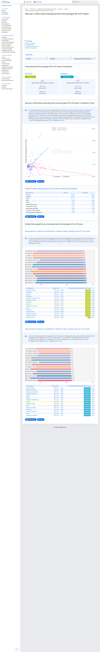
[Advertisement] (42, 28)
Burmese (66, 9)
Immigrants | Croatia (31, 300)
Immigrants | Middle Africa (32, 399)
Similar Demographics (31, 48)
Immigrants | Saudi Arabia (32, 392)
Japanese (28, 294)
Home (26, 9)
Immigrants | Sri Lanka (31, 306)
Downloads (39, 1)
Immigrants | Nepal (30, 403)
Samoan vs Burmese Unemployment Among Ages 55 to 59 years (39, 10)
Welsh (27, 405)
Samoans (60, 9)
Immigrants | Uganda (31, 411)
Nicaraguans (29, 296)
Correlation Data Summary (32, 46)
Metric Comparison (30, 43)
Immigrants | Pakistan (31, 394)
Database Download (6, 5)
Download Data (31, 181)
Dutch (27, 413)
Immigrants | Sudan (30, 290)
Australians (29, 302)
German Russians (30, 388)
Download (92, 125)
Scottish (28, 397)
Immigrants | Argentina (31, 415)
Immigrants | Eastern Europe (33, 298)
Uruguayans (29, 292)
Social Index (32, 9)
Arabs (27, 307)
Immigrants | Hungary (31, 313)
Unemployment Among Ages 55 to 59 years (46, 9)
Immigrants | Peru (30, 317)
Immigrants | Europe (31, 315)
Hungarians (29, 309)
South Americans (30, 311)
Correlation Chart (30, 44)
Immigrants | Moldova (31, 390)
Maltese (28, 395)
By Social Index (5, 19)
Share (41, 181)
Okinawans (28, 409)
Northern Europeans (31, 407)
